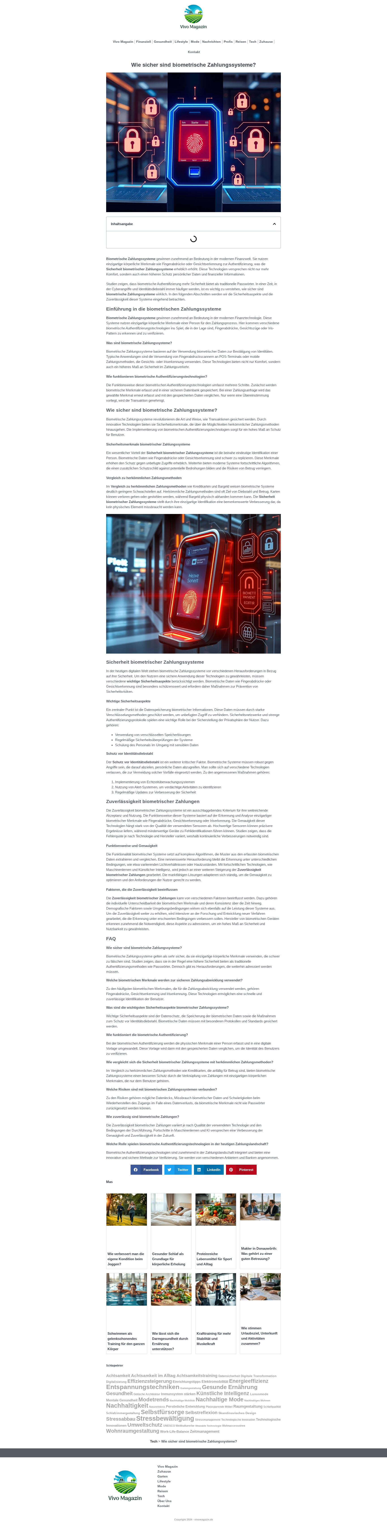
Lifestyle (181, 41)
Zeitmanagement (204, 1431)
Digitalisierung (116, 1381)
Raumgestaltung (247, 1406)
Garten (162, 1476)
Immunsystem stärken (178, 1394)
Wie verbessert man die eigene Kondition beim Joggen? (126, 1259)
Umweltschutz (144, 1425)
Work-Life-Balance (174, 1431)
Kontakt (194, 52)
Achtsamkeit (118, 1375)
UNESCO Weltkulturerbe (178, 1425)
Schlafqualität (272, 1406)
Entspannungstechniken (142, 1386)
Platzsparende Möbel (219, 1406)
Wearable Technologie (208, 1425)
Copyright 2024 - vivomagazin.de (193, 1519)
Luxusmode (259, 1394)
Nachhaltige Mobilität (182, 1400)
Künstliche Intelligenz (222, 1393)
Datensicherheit (229, 1376)
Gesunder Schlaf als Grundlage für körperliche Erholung (168, 1259)
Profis (228, 41)
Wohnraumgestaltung (132, 1431)
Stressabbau (120, 1419)
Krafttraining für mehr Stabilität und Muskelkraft (214, 1339)
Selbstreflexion (201, 1412)
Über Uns (164, 1501)
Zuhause (266, 41)
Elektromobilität (215, 1381)
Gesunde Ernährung (230, 1387)
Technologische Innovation (238, 1419)
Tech (252, 41)
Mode (195, 41)
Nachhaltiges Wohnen (257, 1400)
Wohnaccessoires (233, 1425)
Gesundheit (163, 41)
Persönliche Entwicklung (185, 1406)
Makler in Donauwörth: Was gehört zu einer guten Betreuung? (259, 1254)
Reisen (241, 41)
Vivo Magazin (123, 41)
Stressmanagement (207, 1419)
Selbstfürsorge (162, 1412)
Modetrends (153, 1399)
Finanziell (143, 41)
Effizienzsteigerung (149, 1381)
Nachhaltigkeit (127, 1405)
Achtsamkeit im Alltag (153, 1375)
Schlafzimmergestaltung (123, 1413)
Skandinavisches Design (237, 1413)
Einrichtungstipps (187, 1381)
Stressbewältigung (165, 1418)
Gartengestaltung (190, 1388)
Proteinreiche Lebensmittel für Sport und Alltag (214, 1259)
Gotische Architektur (146, 1394)
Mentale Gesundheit (122, 1400)
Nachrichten (211, 41)
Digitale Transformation (259, 1376)
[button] (274, 224)
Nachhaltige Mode (219, 1399)
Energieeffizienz (249, 1381)
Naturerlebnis (157, 1406)
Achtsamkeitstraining (196, 1375)
